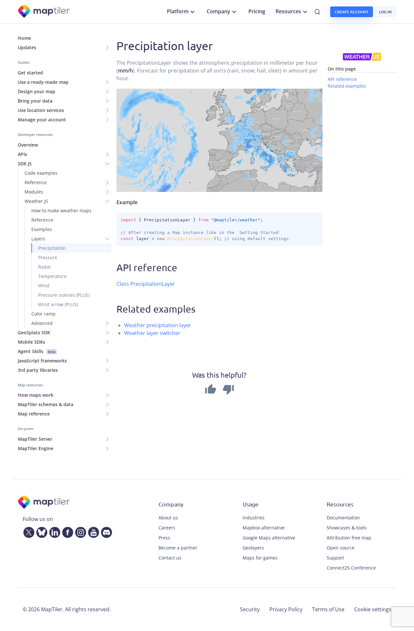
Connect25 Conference (351, 568)
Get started (30, 73)
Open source (340, 548)
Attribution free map (349, 538)
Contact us (169, 558)
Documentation (343, 518)
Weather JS (36, 201)
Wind (43, 285)
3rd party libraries (38, 370)
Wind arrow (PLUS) (58, 304)
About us (168, 518)
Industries (254, 518)
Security (250, 609)
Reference (36, 182)
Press (164, 538)
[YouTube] (92, 531)
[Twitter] (27, 531)
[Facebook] (66, 531)
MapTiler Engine (35, 448)
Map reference (34, 414)
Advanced (42, 323)
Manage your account (42, 119)
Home (24, 38)
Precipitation (52, 248)
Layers (38, 239)
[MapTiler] (44, 12)
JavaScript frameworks (42, 361)
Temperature (52, 276)
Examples (41, 229)
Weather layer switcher (152, 333)
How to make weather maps (61, 210)
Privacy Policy (285, 609)
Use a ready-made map (43, 82)
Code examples (41, 173)
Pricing (256, 11)
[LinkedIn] (53, 531)
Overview (28, 145)
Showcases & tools (346, 528)
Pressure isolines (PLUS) (64, 295)
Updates (27, 47)
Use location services (41, 110)
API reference (342, 79)
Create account (351, 12)
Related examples (347, 86)
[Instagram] (79, 531)
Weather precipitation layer (157, 325)
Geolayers (253, 548)
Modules (34, 192)
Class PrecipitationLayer (145, 283)
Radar (44, 267)
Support (335, 558)
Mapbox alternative (264, 528)
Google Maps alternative (269, 538)
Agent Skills (36, 351)
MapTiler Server (35, 439)
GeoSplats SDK (34, 332)
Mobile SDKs (31, 342)
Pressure (47, 257)
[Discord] (105, 531)
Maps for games (260, 558)
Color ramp (43, 314)
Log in (385, 12)
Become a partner (177, 548)
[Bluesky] (40, 531)
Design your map (36, 91)
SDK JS (25, 164)
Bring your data (35, 101)
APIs (22, 154)
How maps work (35, 395)
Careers (166, 528)
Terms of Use (328, 609)
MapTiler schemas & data (45, 404)
